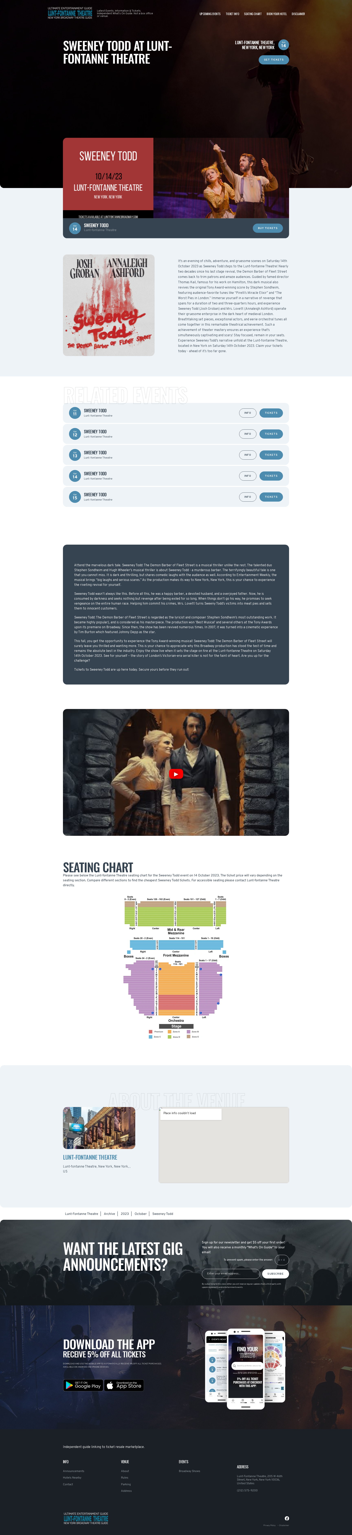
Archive (109, 1214)
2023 (125, 1214)
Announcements (73, 1471)
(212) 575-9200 (247, 1490)
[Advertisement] (176, 93)
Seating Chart (253, 13)
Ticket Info (232, 13)
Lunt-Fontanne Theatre (81, 1214)
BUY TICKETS (268, 228)
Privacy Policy (269, 1525)
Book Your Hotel (277, 13)
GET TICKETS (274, 60)
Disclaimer (298, 13)
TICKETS (271, 413)
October (141, 1214)
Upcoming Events (210, 13)
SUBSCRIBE (275, 1274)
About (125, 1471)
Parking (126, 1484)
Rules (124, 1478)
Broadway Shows (189, 1471)
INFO (247, 413)
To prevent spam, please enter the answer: (248, 1260)
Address (126, 1491)
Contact (68, 1484)
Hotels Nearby (72, 1478)
